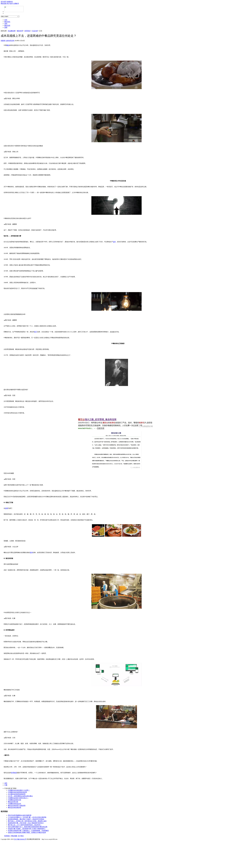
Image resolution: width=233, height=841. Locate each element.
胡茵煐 (3, 40)
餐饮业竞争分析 (13, 802)
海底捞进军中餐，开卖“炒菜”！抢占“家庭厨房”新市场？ (26, 823)
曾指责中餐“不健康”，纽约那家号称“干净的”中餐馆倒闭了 (27, 828)
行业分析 (35, 31)
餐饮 (8, 45)
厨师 (5, 27)
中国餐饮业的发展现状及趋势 (17, 792)
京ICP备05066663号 (20, 839)
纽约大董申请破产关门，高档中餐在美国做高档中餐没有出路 (27, 827)
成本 (114, 241)
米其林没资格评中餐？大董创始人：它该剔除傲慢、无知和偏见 (28, 830)
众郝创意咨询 (9, 40)
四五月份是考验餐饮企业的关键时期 (19, 815)
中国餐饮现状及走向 (14, 803)
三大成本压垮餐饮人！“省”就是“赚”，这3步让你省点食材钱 (27, 817)
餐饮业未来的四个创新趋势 (16, 805)
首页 (5, 20)
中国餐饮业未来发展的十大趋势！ (19, 790)
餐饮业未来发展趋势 (14, 807)
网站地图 (14, 836)
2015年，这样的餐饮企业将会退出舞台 (20, 796)
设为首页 (4, 1)
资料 (5, 23)
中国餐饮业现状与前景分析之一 (18, 798)
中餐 (5, 785)
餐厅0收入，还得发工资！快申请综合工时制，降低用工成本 (27, 821)
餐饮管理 (7, 25)
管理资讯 (27, 31)
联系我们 (7, 836)
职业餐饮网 (11, 31)
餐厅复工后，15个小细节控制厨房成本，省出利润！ (25, 825)
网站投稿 (4, 3)
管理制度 (14, 772)
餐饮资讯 (7, 22)
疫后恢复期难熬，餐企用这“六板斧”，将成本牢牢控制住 (26, 819)
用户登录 (10, 3)
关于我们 (21, 836)
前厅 (35, 332)
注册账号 (16, 3)
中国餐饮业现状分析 (14, 800)
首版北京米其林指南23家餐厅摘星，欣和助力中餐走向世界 (27, 832)
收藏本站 (10, 1)
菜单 (31, 552)
